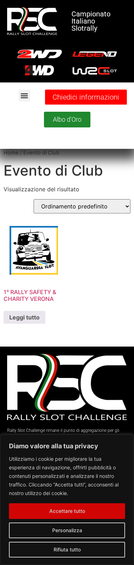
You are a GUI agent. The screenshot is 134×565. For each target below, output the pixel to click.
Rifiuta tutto (67, 549)
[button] (24, 95)
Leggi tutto (24, 317)
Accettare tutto (67, 511)
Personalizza (67, 530)
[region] (67, 499)
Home (11, 153)
